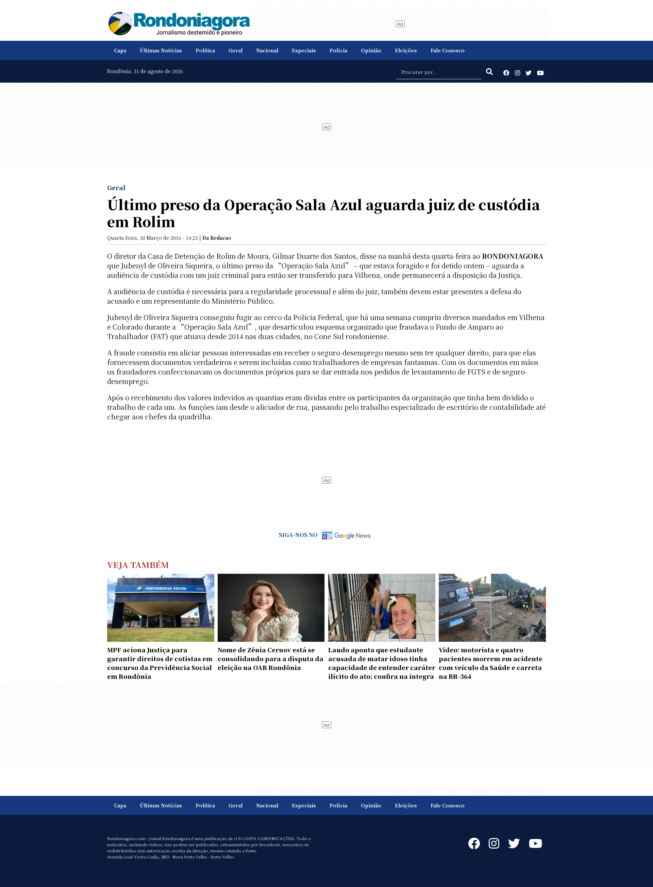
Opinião (371, 50)
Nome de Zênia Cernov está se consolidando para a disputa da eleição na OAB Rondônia (270, 658)
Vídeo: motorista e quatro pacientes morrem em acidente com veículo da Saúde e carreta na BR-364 (490, 663)
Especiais (304, 50)
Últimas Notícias (161, 50)
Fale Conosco (448, 50)
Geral (235, 50)
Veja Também (138, 564)
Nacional (267, 50)
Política (205, 50)
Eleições (406, 50)
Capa (120, 50)
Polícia (338, 50)
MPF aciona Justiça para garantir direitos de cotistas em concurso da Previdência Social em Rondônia (160, 663)
